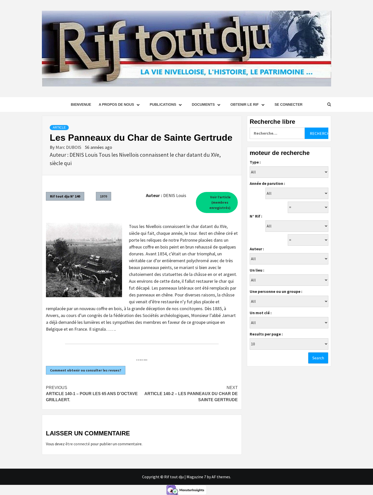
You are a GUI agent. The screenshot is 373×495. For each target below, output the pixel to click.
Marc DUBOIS (69, 147)
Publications (163, 104)
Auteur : (257, 248)
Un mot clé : (261, 312)
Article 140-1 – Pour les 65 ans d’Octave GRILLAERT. (92, 393)
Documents (203, 104)
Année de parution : (267, 183)
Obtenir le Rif (244, 104)
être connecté (77, 443)
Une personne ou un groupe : (276, 291)
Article (59, 127)
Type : (255, 162)
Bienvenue (81, 104)
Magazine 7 (196, 476)
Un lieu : (257, 270)
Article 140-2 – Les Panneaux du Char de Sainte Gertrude (191, 393)
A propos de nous (116, 104)
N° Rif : (256, 216)
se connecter (288, 104)
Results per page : (266, 334)
